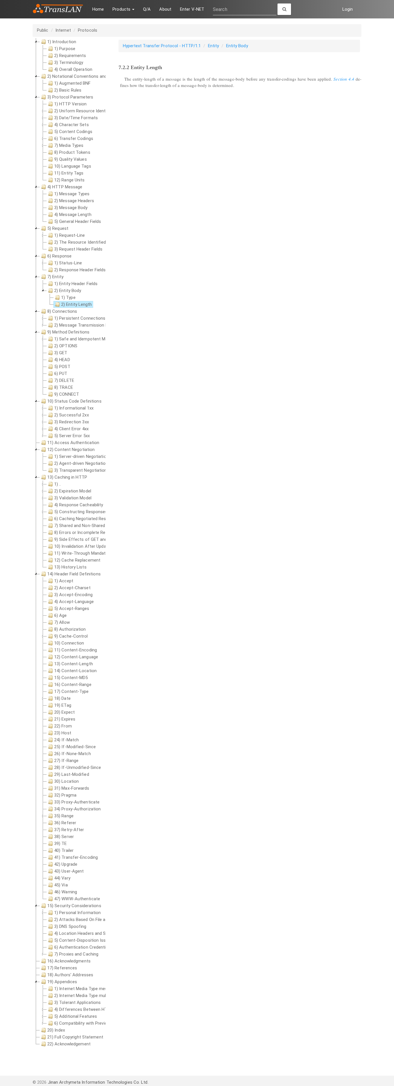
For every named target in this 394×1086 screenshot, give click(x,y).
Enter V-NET (192, 9)
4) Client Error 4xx (71, 428)
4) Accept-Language (74, 601)
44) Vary (62, 878)
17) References (62, 968)
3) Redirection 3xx (71, 421)
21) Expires (64, 719)
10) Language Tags (72, 166)
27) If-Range (66, 760)
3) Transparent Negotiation (80, 470)
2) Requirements (70, 55)
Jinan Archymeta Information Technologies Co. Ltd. (98, 1082)
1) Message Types (72, 193)
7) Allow (62, 622)
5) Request (57, 228)
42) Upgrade (65, 864)
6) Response (59, 256)
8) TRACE (63, 387)
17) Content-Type (71, 691)
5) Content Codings (73, 131)
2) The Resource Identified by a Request (93, 242)
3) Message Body (71, 207)
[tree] (69, 542)
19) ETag (62, 705)
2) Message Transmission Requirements (93, 325)
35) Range (64, 815)
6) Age (60, 615)
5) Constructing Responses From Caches (94, 511)
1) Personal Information (77, 912)
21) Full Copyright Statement (75, 1037)
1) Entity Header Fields (75, 283)
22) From (63, 726)
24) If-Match (66, 739)
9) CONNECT (66, 394)
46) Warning (65, 891)
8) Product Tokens (72, 152)
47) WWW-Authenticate (77, 898)
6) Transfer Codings (73, 138)
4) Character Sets (71, 124)
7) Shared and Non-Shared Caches (87, 525)
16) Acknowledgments (69, 961)
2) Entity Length (76, 304)
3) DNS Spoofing (70, 926)
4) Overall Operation (73, 69)
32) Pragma (65, 795)
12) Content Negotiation (71, 449)
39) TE (60, 843)
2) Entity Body (67, 290)
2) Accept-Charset (72, 587)
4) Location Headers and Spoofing (87, 933)
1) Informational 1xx (73, 408)
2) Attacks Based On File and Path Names (94, 919)
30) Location (66, 781)
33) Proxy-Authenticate (77, 802)
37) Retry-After (69, 829)
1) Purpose (64, 48)
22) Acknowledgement (69, 1044)
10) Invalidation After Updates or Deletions (95, 546)
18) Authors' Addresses (70, 974)
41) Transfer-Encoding (76, 857)
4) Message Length (72, 214)
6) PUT (60, 373)
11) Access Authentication (73, 442)
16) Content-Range (72, 684)
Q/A (147, 9)
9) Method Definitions (68, 332)
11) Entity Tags (69, 173)
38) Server (64, 836)
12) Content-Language (76, 656)
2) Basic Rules (67, 90)
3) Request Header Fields (78, 249)
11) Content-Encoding (75, 650)
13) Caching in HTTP (67, 477)
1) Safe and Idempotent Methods (86, 339)
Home (98, 9)
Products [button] (122, 9)
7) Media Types (68, 145)
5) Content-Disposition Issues (83, 940)
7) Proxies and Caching (76, 954)
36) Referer (65, 822)
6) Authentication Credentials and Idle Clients (98, 947)
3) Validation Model (72, 498)
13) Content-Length (73, 663)
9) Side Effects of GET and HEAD (86, 539)
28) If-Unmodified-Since (77, 767)
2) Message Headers (74, 200)
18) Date (62, 698)
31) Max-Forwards (71, 788)
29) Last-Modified (71, 774)
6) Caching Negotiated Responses (87, 518)
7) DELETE (64, 380)
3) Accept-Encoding (73, 594)
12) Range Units (69, 180)
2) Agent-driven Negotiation (81, 463)
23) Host (62, 733)
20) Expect (64, 712)
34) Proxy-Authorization (77, 809)
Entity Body (237, 45)
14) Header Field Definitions (74, 574)
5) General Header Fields (77, 221)
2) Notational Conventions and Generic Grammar (94, 76)
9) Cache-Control (71, 636)
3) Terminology (68, 62)
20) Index (56, 1030)
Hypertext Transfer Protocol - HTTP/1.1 (162, 45)
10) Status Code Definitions (74, 401)
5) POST (62, 366)
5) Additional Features (75, 1016)
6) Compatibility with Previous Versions (92, 1023)
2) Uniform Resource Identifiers (85, 110)
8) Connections (62, 311)
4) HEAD (62, 359)
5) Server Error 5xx (72, 435)
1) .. (57, 484)
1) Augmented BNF (72, 83)
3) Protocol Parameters (70, 97)
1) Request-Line (69, 235)
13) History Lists (70, 567)
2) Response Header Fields (80, 269)
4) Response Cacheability (78, 504)
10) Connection (69, 643)
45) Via (61, 885)
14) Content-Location (75, 670)
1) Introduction (61, 41)
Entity (213, 45)
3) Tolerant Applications (77, 1002)
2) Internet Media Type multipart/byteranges (97, 995)
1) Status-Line (68, 263)
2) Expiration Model (72, 491)
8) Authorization (70, 629)
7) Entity (55, 276)
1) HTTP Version (70, 104)
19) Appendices (62, 981)
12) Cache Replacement (77, 560)
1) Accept (63, 580)
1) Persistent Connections (80, 318)
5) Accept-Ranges (71, 608)
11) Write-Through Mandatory (83, 553)
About (165, 9)
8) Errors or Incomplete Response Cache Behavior (102, 532)
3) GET (60, 352)
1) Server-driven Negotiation (81, 456)
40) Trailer (64, 850)
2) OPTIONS (65, 345)
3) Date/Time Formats (76, 117)
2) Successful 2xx (71, 415)
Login (347, 9)
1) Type (68, 297)
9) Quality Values (70, 159)
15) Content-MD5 (71, 677)
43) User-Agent (69, 871)
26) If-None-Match (72, 753)
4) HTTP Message (64, 186)
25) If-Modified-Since (75, 746)
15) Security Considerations (74, 905)
